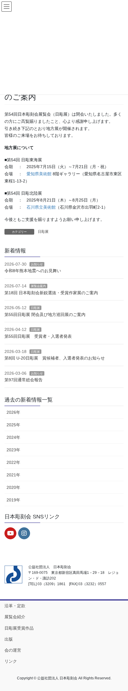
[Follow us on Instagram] (24, 533)
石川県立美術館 (41, 207)
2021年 (13, 474)
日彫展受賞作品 (19, 628)
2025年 (13, 424)
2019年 (13, 500)
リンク (10, 661)
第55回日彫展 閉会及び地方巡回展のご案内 (44, 314)
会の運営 (12, 650)
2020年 (13, 487)
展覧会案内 (38, 286)
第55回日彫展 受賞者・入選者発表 (38, 336)
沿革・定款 (14, 605)
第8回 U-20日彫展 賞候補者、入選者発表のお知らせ (54, 358)
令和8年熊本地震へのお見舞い (32, 270)
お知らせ (37, 264)
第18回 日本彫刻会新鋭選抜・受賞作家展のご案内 (51, 292)
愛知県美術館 (38, 173)
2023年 (13, 449)
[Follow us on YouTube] (10, 533)
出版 (8, 639)
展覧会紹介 (14, 616)
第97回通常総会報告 (23, 379)
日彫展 (43, 232)
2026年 (13, 412)
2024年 (13, 437)
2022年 (13, 462)
